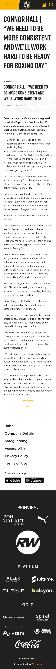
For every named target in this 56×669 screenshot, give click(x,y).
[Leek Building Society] (13, 579)
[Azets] (13, 631)
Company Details (19, 433)
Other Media (36, 664)
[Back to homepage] (27, 5)
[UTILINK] (43, 631)
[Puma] (43, 520)
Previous (28, 400)
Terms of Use (16, 463)
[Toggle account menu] (43, 4)
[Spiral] (43, 617)
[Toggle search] (51, 5)
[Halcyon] (43, 591)
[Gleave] (13, 591)
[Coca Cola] (28, 644)
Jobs (9, 425)
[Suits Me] (43, 579)
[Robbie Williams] (28, 542)
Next (28, 406)
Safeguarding (16, 441)
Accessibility (15, 448)
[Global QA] (13, 617)
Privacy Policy (16, 456)
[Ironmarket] (13, 520)
